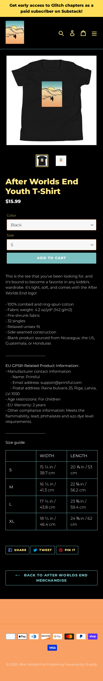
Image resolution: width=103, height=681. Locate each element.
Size (10, 235)
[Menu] (94, 33)
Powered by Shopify (81, 664)
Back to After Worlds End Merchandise (55, 578)
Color (11, 215)
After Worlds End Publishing (41, 664)
